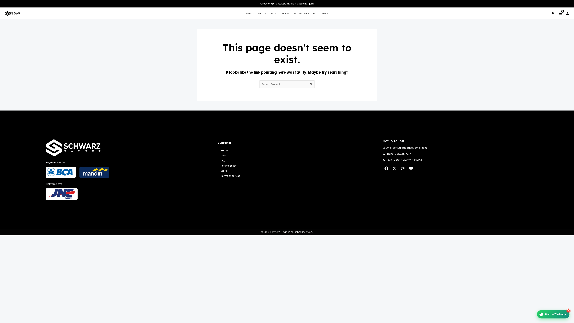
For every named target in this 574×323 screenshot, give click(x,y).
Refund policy (228, 165)
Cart (223, 155)
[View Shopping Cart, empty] (560, 13)
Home (224, 150)
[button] (553, 13)
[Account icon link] (567, 13)
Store (224, 171)
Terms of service (230, 176)
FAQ (223, 160)
